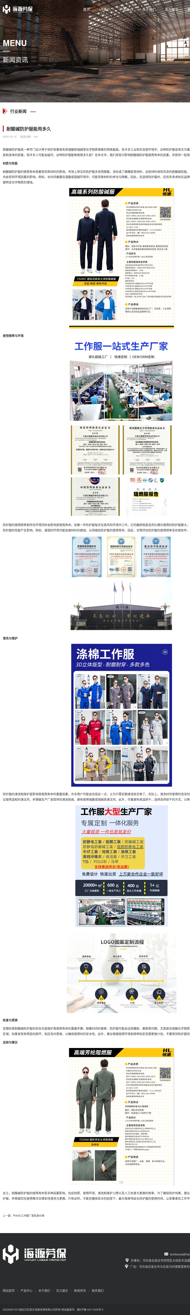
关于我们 (149, 9)
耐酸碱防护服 (12, 149)
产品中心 (126, 9)
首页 (86, 9)
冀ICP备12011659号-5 (90, 1309)
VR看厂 (104, 9)
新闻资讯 (80, 1290)
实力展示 (171, 9)
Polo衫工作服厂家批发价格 (28, 1215)
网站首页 (9, 1290)
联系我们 (98, 1290)
